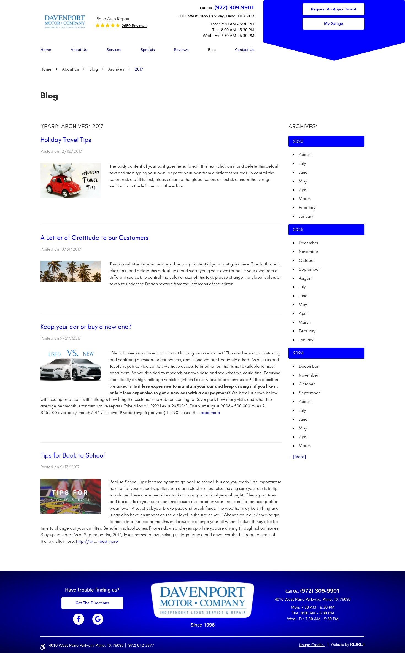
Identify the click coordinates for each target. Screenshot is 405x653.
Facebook (78, 619)
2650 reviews (134, 26)
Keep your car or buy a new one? (86, 327)
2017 (138, 69)
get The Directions (92, 603)
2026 (298, 141)
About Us (79, 50)
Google (97, 619)
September (309, 269)
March (305, 198)
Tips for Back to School (72, 455)
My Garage (333, 24)
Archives (116, 69)
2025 (298, 229)
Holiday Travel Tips (65, 140)
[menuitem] (45, 50)
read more (210, 412)
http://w (84, 541)
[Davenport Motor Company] (64, 21)
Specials (148, 50)
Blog (212, 50)
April (303, 189)
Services (113, 50)
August (305, 154)
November (308, 251)
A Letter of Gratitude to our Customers (94, 238)
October (307, 260)
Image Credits (312, 645)
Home (45, 50)
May (303, 181)
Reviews (181, 50)
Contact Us (244, 50)
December (308, 242)
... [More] (297, 456)
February (307, 207)
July (302, 163)
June (303, 172)
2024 (298, 353)
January (306, 216)
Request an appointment (333, 9)
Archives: (302, 126)
